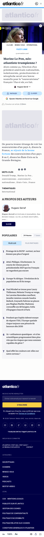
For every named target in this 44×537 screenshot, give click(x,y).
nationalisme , (9, 182)
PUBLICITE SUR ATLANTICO (13, 504)
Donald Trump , (9, 175)
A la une (10, 45)
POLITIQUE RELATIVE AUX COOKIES (16, 523)
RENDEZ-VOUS (8, 472)
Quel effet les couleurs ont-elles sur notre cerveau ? (22, 352)
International (32, 45)
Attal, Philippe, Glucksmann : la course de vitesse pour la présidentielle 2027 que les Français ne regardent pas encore (22, 266)
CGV (4, 499)
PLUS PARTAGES (31, 243)
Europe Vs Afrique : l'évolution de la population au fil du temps (22, 280)
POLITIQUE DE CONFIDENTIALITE (15, 513)
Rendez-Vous (20, 45)
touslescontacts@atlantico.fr (22, 432)
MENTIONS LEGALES (15, 499)
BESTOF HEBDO (8, 486)
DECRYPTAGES (8, 462)
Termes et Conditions (27, 413)
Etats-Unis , (22, 182)
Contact (29, 447)
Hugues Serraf (22, 87)
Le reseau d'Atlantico (11, 447)
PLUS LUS (12, 243)
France (32, 182)
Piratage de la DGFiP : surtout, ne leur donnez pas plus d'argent (23, 252)
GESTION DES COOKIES (11, 508)
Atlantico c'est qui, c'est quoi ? (15, 445)
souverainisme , (10, 179)
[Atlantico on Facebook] (18, 425)
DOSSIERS (6, 467)
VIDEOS (5, 477)
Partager (13, 93)
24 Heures (27, 235)
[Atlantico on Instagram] (32, 425)
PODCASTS (6, 481)
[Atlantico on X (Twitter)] (11, 425)
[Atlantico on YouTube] (39, 425)
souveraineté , (25, 179)
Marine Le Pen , (25, 175)
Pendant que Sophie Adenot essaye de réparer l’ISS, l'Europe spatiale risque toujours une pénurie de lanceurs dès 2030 (22, 322)
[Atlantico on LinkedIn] (25, 425)
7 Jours (37, 235)
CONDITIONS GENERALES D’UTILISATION (18, 528)
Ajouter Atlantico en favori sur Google (23, 99)
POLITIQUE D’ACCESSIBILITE (13, 518)
